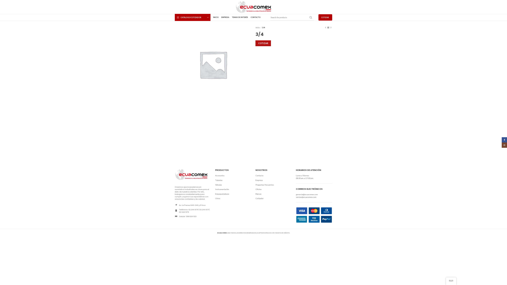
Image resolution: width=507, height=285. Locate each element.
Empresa (259, 180)
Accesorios (219, 175)
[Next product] (331, 27)
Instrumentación (222, 189)
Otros (217, 198)
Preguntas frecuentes (264, 185)
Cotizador (259, 198)
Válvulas (218, 185)
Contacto (259, 175)
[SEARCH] (311, 17)
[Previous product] (325, 27)
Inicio (257, 28)
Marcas (258, 194)
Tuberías (218, 180)
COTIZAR (325, 17)
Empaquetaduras (222, 194)
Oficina (258, 189)
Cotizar (263, 43)
